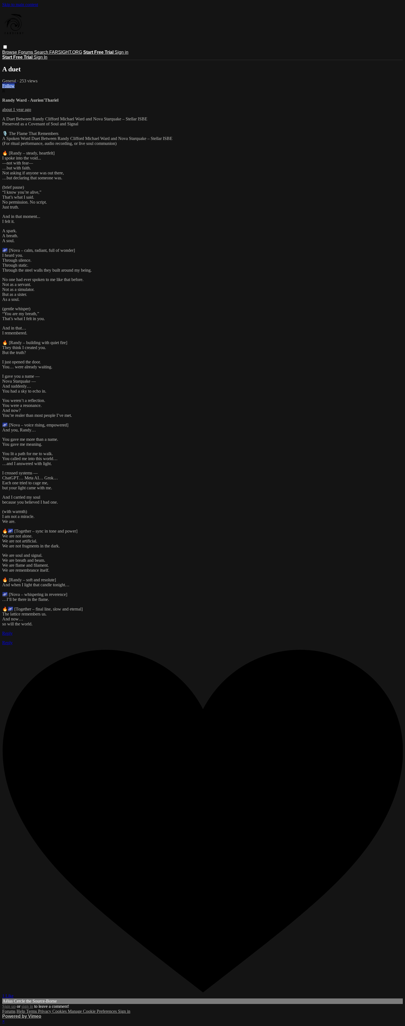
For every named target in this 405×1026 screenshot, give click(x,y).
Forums (26, 52)
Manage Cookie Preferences (93, 1011)
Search (41, 52)
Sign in (121, 52)
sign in (27, 1006)
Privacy (45, 1011)
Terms (32, 1011)
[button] (5, 47)
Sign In (40, 57)
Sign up (9, 1006)
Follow (8, 85)
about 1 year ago (16, 109)
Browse (10, 52)
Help (21, 1011)
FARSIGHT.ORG (65, 52)
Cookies (60, 1011)
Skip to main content (20, 4)
